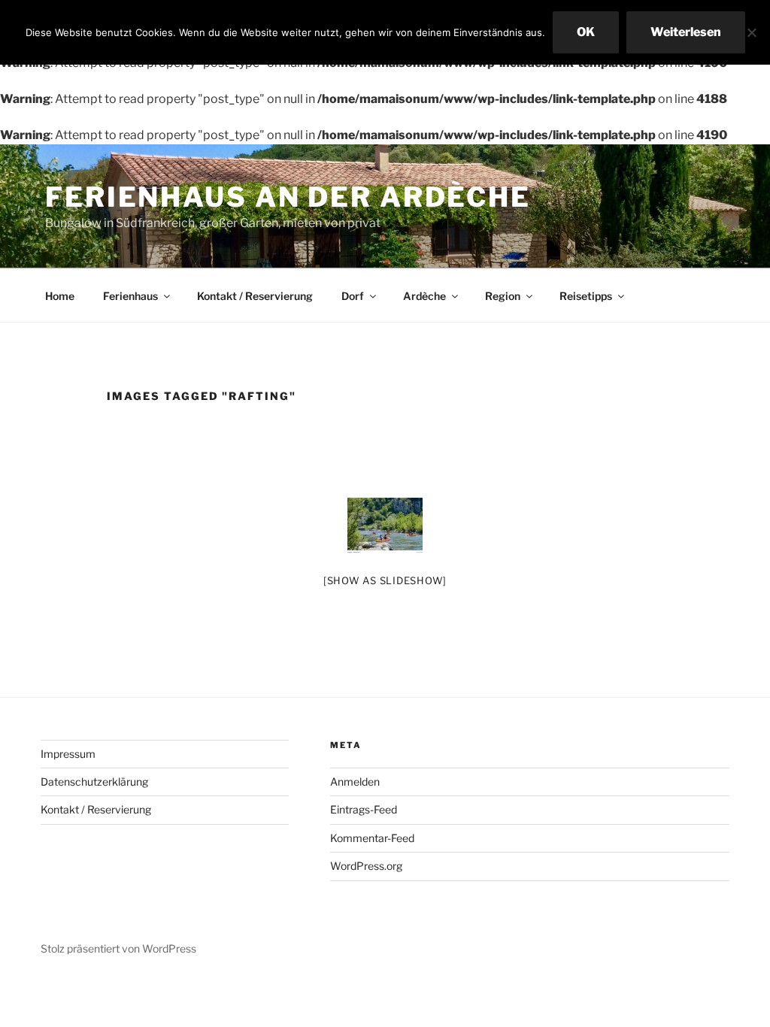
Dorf (352, 295)
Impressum (68, 753)
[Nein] (751, 32)
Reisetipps (585, 295)
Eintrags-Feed (363, 809)
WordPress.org (366, 865)
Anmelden (355, 781)
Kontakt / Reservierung (255, 295)
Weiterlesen (685, 32)
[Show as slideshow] (385, 580)
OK (586, 32)
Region (502, 295)
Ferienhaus (130, 295)
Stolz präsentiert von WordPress (118, 948)
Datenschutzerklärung (94, 781)
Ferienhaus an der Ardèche (288, 197)
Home (59, 295)
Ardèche (424, 295)
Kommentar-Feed (372, 838)
